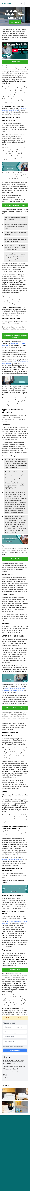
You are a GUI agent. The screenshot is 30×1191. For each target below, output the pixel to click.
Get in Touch (15, 559)
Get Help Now (15, 62)
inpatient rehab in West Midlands (12, 859)
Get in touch (15, 22)
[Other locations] (22, 3)
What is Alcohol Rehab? (10, 1069)
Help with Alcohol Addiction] (15, 708)
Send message (15, 1050)
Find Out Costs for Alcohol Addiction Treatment (15, 336)
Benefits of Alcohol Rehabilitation (13, 1060)
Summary (6, 1077)
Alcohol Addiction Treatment (12, 1072)
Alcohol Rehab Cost (9, 1063)
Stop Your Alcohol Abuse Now (15, 205)
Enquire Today (15, 969)
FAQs (5, 1075)
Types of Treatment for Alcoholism (14, 1066)
